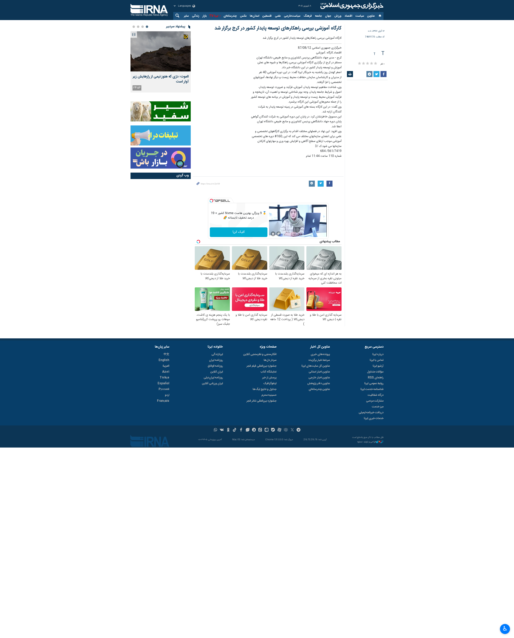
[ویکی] (221, 430)
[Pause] (273, 233)
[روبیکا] (286, 430)
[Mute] (278, 233)
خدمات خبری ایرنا (373, 418)
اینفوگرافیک (269, 383)
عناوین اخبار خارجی (319, 377)
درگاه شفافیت (375, 395)
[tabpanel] (161, 62)
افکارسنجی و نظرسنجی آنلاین (259, 354)
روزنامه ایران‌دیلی (213, 377)
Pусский (164, 389)
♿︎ (505, 628)
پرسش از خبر (269, 377)
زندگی (195, 16)
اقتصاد (348, 16)
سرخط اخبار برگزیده (319, 360)
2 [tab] (142, 26)
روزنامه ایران (216, 360)
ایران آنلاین (216, 371)
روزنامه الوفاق (215, 366)
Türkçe (164, 377)
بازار (204, 16)
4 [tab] (134, 26)
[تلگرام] (298, 430)
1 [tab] (147, 26)
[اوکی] (228, 430)
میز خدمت (377, 406)
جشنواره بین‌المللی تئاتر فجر (261, 401)
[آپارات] (279, 430)
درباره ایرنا (377, 354)
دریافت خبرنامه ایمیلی (371, 412)
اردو (167, 395)
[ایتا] (260, 430)
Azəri (165, 371)
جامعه (318, 16)
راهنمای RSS (375, 377)
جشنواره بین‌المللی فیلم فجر (261, 366)
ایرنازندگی (217, 354)
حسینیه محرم (268, 395)
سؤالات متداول (375, 371)
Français (163, 401)
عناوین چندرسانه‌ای (319, 389)
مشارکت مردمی (374, 401)
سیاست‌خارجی (292, 16)
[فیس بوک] (241, 430)
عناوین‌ (371, 16)
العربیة (165, 366)
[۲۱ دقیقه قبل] (161, 51)
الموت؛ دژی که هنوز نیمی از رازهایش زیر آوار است (161, 79)
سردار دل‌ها (270, 360)
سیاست (359, 16)
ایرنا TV (213, 16)
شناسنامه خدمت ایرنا (371, 389)
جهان (328, 16)
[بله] (273, 430)
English (164, 360)
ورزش (337, 16)
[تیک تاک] (234, 430)
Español (163, 383)
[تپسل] (211, 201)
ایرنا (351, 6)
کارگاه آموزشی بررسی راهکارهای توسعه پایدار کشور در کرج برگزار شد (278, 28)
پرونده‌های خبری (320, 354)
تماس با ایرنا (376, 360)
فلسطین (267, 16)
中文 (166, 354)
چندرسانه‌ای (230, 16)
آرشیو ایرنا (378, 366)
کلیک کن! (239, 232)
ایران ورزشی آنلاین (212, 383)
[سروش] (254, 430)
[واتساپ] (215, 430)
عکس (243, 16)
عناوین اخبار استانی (319, 371)
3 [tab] (138, 26)
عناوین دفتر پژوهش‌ (318, 383)
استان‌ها (254, 16)
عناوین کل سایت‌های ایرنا (315, 366)
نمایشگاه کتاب (268, 371)
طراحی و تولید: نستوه (366, 442)
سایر (186, 16)
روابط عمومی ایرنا (373, 383)
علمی (278, 16)
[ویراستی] (247, 430)
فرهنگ (308, 16)
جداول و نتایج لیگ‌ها (264, 389)
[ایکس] (292, 430)
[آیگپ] (266, 430)
